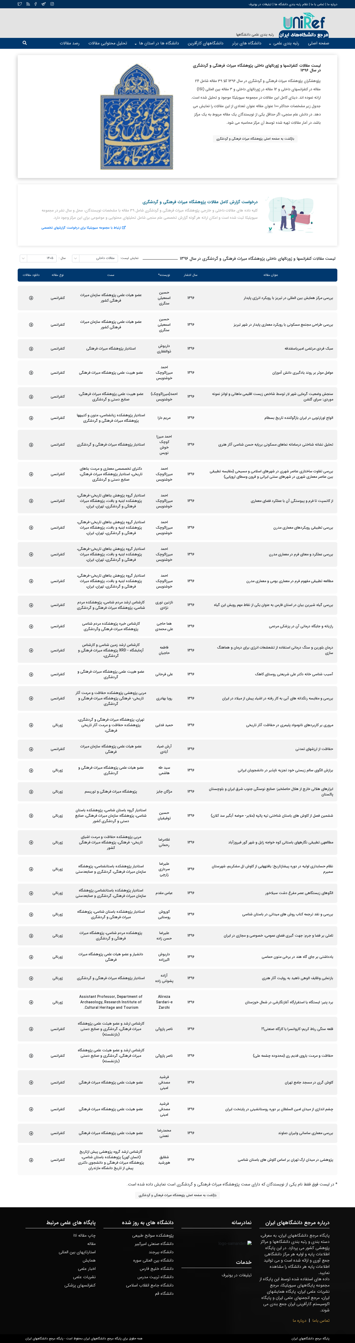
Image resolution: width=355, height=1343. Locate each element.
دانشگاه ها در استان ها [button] (159, 43)
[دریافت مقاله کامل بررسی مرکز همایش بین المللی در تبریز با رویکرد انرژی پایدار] (31, 298)
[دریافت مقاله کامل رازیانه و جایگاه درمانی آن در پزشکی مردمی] (31, 626)
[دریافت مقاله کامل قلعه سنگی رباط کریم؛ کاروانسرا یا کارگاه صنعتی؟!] (31, 1029)
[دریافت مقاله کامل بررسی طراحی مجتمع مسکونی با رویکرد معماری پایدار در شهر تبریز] (31, 325)
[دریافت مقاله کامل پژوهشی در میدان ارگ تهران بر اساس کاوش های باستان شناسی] (31, 1160)
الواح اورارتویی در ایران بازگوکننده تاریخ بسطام (299, 418)
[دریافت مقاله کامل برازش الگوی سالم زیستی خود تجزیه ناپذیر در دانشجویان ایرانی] (31, 770)
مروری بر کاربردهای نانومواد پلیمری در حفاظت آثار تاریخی (289, 725)
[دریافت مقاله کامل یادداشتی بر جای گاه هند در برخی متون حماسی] (31, 957)
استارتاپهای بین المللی (77, 1252)
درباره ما (331, 4)
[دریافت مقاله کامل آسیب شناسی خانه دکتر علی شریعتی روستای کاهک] (31, 674)
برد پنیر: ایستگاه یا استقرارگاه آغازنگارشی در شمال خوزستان (289, 1002)
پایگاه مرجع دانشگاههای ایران (311, 1338)
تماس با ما (317, 4)
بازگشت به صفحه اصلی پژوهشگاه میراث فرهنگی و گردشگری (255, 138)
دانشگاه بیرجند (161, 1252)
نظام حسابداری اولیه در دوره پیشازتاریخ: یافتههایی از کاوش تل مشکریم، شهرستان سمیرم (272, 869)
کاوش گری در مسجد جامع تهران (309, 1082)
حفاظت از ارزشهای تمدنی (314, 749)
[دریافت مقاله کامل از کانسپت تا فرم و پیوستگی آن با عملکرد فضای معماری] (31, 501)
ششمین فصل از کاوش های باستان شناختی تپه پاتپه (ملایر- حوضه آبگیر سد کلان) (272, 816)
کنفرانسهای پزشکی (80, 1285)
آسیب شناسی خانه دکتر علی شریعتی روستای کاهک (294, 674)
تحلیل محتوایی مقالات (107, 43)
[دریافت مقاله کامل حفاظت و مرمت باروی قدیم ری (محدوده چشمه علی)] (31, 1056)
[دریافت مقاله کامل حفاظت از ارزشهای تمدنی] (31, 749)
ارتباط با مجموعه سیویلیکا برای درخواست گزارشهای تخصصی (81, 227)
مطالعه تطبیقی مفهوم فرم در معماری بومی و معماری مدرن (289, 581)
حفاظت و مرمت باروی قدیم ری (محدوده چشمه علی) (293, 1056)
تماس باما (321, 1320)
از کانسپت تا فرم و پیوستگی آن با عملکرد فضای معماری (292, 501)
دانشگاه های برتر (246, 43)
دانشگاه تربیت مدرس (155, 1277)
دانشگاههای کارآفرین (205, 43)
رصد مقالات (70, 43)
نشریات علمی (84, 1277)
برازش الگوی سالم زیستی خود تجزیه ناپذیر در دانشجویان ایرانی (285, 770)
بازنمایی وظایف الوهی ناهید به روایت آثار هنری (297, 978)
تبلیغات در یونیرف (260, 4)
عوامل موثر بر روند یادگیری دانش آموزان (302, 373)
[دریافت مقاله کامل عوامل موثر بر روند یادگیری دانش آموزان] (31, 373)
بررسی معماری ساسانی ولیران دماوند (305, 1133)
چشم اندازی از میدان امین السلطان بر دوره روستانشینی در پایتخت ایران (279, 1109)
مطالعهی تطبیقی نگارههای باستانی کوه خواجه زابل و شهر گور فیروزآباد (280, 842)
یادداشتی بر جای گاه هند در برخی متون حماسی (297, 957)
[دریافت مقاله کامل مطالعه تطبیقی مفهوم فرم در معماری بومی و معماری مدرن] (31, 581)
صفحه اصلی (318, 43)
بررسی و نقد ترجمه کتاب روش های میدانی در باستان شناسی (287, 914)
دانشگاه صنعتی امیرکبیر (154, 1243)
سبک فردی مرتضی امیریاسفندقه (309, 348)
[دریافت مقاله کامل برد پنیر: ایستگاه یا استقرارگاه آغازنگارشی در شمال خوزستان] (31, 1002)
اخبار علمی (87, 1268)
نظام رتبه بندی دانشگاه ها (291, 4)
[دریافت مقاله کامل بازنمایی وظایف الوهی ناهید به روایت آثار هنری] (31, 978)
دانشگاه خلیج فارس (157, 1268)
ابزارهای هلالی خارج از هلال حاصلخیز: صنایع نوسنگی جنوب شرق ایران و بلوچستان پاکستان (271, 791)
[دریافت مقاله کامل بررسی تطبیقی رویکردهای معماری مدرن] (31, 528)
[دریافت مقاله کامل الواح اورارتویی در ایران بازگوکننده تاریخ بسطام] (31, 418)
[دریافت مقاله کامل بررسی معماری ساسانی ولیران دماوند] (31, 1133)
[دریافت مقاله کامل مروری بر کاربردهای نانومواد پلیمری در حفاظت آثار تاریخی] (31, 725)
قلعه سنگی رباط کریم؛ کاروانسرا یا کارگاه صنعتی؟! (297, 1029)
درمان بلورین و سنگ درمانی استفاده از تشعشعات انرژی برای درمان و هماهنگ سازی (275, 650)
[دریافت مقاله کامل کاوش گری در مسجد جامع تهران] (31, 1082)
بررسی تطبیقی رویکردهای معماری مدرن (303, 527)
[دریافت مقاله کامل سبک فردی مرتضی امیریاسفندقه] (31, 349)
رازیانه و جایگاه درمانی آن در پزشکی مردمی (301, 626)
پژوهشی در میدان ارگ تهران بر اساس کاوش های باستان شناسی (285, 1160)
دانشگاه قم (164, 1293)
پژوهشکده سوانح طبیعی (153, 1235)
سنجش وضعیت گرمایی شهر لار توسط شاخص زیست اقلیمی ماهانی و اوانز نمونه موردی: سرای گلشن (272, 396)
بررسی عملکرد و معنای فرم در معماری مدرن (301, 554)
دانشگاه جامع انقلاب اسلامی (150, 1285)
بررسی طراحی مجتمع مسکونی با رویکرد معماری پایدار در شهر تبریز (283, 325)
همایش (89, 1260)
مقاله (91, 1243)
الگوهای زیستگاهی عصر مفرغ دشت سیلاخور (299, 893)
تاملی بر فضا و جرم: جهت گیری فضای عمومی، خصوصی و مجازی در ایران (278, 935)
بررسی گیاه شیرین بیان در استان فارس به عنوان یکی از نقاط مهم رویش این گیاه (273, 605)
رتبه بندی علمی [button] (286, 43)
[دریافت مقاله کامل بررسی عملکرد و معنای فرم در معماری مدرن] (31, 554)
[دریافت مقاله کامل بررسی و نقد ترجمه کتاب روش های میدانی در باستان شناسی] (31, 914)
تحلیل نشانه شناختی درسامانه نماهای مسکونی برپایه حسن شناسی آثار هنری (275, 444)
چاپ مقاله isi (84, 1235)
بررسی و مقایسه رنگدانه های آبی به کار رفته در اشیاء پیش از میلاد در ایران (277, 698)
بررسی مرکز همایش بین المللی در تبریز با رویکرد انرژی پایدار (288, 298)
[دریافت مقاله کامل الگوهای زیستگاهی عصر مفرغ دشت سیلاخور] (31, 893)
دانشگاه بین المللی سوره (153, 1260)
